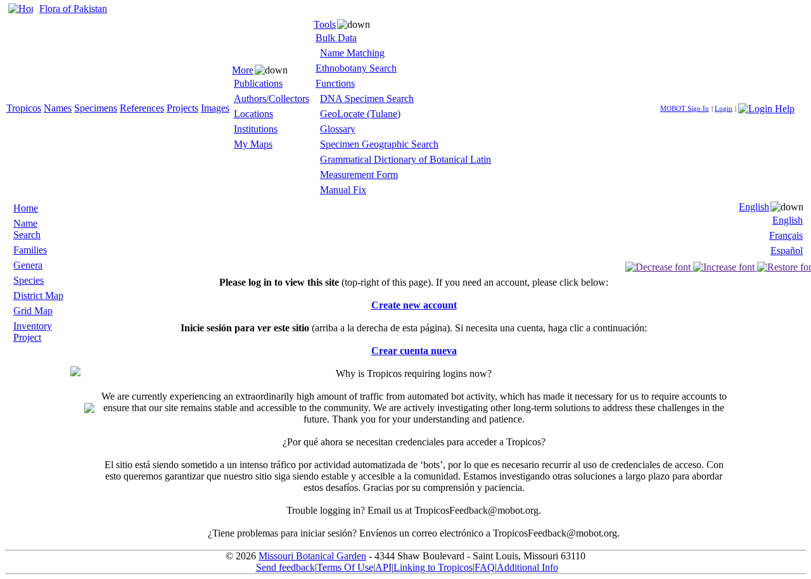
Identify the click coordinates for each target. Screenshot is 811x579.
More (242, 70)
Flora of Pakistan (73, 8)
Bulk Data (336, 37)
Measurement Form (359, 174)
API (383, 567)
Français (786, 235)
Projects (182, 108)
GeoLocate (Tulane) (360, 113)
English (754, 206)
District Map (38, 295)
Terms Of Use (345, 567)
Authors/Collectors (271, 98)
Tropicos (23, 108)
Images (215, 108)
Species (28, 280)
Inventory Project (32, 332)
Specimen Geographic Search (379, 144)
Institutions (256, 129)
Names (58, 108)
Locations (253, 113)
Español (786, 250)
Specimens (95, 108)
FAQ (485, 567)
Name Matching (352, 53)
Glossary (337, 129)
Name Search (27, 229)
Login (723, 108)
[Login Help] (766, 107)
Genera (27, 265)
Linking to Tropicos (433, 567)
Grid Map (33, 310)
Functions (335, 83)
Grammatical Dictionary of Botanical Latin (405, 159)
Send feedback (285, 567)
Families (30, 250)
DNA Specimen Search (367, 98)
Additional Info (527, 567)
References (142, 108)
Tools (325, 24)
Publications (258, 83)
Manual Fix (343, 189)
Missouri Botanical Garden (312, 555)
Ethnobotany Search (356, 68)
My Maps (253, 144)
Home (25, 208)
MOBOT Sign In (684, 108)
